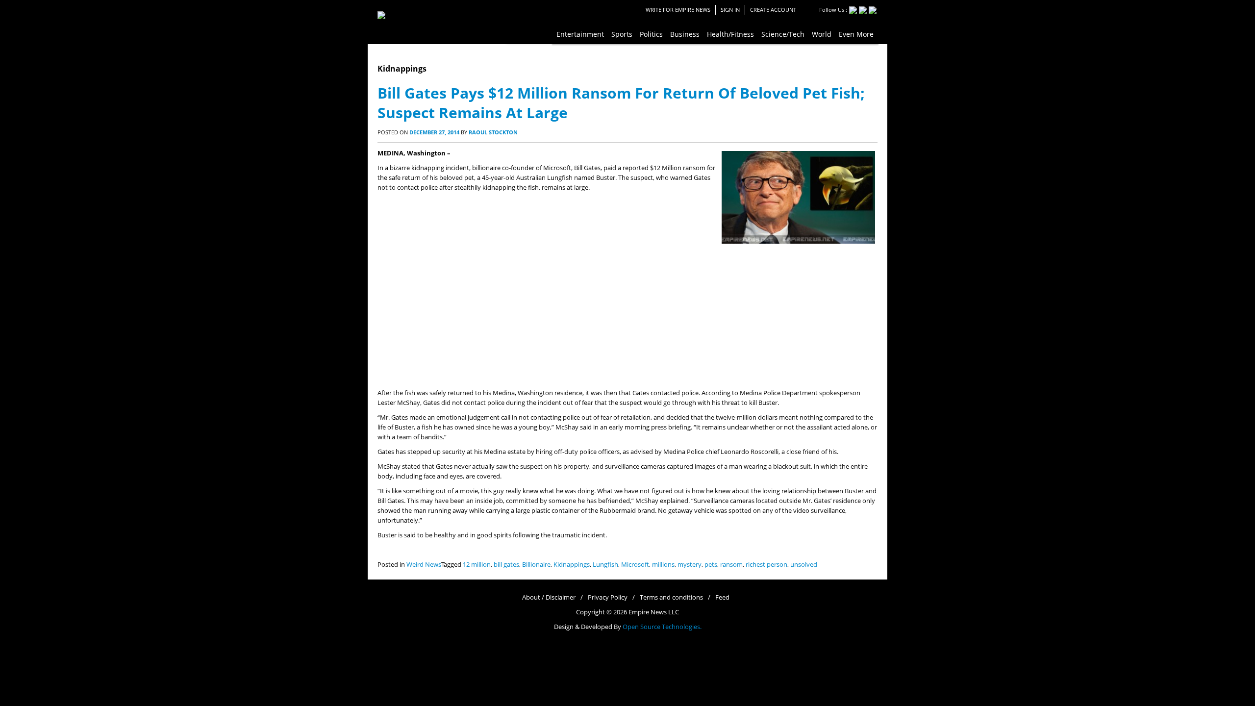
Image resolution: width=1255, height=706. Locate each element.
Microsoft (635, 564)
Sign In (730, 9)
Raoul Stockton (493, 132)
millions (663, 564)
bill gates (506, 564)
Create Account (773, 9)
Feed (722, 597)
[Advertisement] (627, 314)
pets (710, 564)
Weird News (423, 564)
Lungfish (605, 564)
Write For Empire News (678, 9)
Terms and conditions (671, 597)
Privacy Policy (608, 597)
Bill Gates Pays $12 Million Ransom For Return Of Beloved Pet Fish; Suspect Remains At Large (621, 103)
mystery (690, 564)
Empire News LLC (653, 612)
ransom (731, 564)
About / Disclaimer (549, 597)
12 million (477, 564)
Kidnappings (571, 564)
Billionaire (536, 564)
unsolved (803, 564)
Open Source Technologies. (662, 627)
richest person (766, 564)
